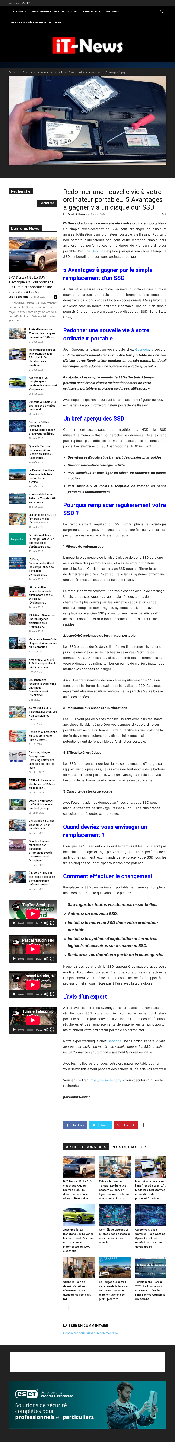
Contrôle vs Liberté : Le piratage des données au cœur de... (43, 405)
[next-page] (72, 1307)
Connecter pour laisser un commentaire (90, 1333)
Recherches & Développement (29, 22)
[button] (161, 12)
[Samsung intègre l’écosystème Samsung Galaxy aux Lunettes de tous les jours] (17, 756)
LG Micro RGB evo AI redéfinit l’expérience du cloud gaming (41, 804)
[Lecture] (14, 923)
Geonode (98, 251)
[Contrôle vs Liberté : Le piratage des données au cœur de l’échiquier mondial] (114, 1215)
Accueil (13, 72)
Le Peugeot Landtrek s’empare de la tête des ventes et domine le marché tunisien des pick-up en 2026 (114, 1290)
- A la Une (27, 72)
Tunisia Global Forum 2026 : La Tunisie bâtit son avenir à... (42, 498)
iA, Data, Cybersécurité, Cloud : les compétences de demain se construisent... (42, 567)
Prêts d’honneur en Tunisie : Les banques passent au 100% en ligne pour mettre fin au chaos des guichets (114, 1190)
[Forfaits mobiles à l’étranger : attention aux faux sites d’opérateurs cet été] (17, 539)
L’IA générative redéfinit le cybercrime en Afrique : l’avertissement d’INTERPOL (42, 688)
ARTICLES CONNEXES (86, 1147)
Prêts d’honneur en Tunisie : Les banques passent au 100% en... (42, 333)
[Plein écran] (52, 923)
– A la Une (16, 11)
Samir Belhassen (77, 214)
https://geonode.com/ (105, 1080)
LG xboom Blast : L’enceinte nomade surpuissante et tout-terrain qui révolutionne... (42, 595)
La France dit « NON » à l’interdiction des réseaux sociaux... (42, 518)
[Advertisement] (87, 1362)
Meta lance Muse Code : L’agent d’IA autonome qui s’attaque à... (43, 643)
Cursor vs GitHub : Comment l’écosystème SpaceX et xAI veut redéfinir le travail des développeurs (150, 1238)
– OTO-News (111, 11)
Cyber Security (91, 11)
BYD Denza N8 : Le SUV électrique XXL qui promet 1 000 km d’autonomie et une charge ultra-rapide (77, 1190)
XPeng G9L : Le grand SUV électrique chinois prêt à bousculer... (42, 663)
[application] (33, 913)
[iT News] (87, 45)
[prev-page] (66, 1307)
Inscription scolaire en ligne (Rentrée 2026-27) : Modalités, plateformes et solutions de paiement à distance (150, 1190)
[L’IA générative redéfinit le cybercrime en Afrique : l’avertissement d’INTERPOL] (17, 684)
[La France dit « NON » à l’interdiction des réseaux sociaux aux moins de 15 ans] (17, 519)
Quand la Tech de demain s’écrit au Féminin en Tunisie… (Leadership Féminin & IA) (77, 1290)
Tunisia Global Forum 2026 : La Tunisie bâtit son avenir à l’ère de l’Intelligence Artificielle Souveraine (150, 1290)
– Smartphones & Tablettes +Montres (54, 11)
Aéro (57, 22)
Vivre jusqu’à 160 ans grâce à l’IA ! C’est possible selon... (41, 824)
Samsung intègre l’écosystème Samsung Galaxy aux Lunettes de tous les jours (41, 760)
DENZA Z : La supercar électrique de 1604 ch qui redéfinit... (42, 784)
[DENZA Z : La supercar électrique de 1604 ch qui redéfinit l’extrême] (17, 784)
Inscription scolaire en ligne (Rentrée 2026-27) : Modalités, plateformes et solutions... (42, 357)
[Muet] (46, 923)
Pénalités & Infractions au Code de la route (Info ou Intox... (43, 736)
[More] (143, 1125)
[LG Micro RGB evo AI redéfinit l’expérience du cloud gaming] (17, 804)
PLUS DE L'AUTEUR (128, 1147)
